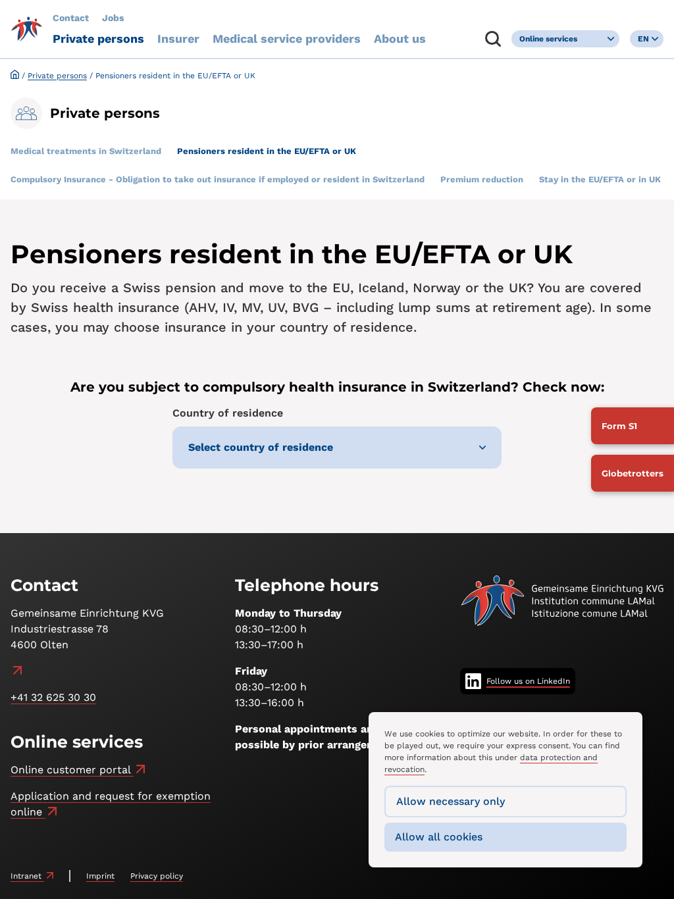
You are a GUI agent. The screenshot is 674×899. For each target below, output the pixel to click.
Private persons (98, 38)
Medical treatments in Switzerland (86, 151)
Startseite (15, 75)
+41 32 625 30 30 (53, 697)
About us (400, 38)
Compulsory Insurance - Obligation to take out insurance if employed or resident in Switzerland (218, 179)
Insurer (178, 38)
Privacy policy (156, 876)
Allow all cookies (438, 837)
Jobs (113, 18)
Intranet (27, 876)
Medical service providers (287, 38)
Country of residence (227, 413)
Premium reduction (481, 179)
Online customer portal (72, 769)
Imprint (100, 876)
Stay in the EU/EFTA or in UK (600, 179)
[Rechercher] (493, 39)
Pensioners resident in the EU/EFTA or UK (266, 151)
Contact (71, 18)
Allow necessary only (450, 801)
